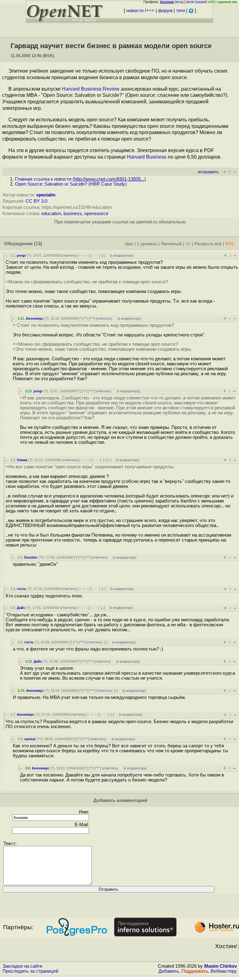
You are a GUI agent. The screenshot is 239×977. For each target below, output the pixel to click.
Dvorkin (30, 557)
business (72, 213)
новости (134, 10)
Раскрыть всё (208, 243)
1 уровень (147, 243)
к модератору (122, 255)
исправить (208, 171)
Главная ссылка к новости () (80, 179)
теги (180, 10)
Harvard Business (146, 157)
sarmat (29, 739)
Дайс (21, 608)
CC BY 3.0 (36, 201)
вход (179, 2)
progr (21, 255)
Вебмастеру (224, 971)
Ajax (129, 243)
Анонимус (34, 318)
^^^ (92, 318)
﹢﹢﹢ (83, 255)
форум (165, 10)
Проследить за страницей (30, 971)
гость (21, 589)
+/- (188, 243)
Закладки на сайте (22, 966)
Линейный (171, 243)
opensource (96, 213)
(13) (38, 243)
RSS (229, 243)
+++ (150, 10)
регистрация (196, 2)
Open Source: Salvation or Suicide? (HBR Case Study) (71, 184)
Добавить (168, 971)
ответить (69, 255)
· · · (95, 255)
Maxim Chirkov (220, 966)
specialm (45, 194)
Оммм (22, 460)
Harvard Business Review (91, 89)
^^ (85, 318)
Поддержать (194, 971)
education (51, 213)
